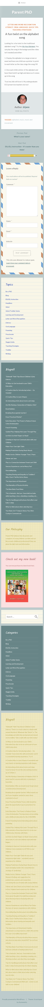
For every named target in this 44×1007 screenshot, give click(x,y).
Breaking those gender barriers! (16, 413)
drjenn (26, 107)
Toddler (8, 350)
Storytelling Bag (11, 470)
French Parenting (11, 428)
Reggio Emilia (10, 342)
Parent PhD (22, 12)
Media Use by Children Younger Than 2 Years (21, 454)
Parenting (9, 330)
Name (9, 221)
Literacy (9, 27)
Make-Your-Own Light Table (15, 446)
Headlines (9, 303)
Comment (10, 184)
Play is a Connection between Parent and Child (21, 462)
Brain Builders (10, 409)
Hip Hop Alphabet (28, 46)
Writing (8, 354)
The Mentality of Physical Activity (17, 485)
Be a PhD (9, 291)
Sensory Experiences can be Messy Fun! (19, 466)
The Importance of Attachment (16, 481)
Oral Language (21, 27)
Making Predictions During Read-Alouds (19, 450)
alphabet (15, 120)
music (22, 120)
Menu (23, 3)
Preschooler (10, 334)
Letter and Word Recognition (22, 25)
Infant (7, 307)
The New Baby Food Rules (14, 489)
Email (9, 231)
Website (9, 241)
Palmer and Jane (11, 458)
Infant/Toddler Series (13, 311)
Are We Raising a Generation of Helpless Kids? (21, 405)
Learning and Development (14, 315)
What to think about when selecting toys (19, 507)
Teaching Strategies (22, 30)
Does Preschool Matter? (14, 417)
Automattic (23, 1002)
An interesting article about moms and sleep (20, 401)
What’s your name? (22, 135)
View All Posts (22, 111)
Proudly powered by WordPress (13, 999)
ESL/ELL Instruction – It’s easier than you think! (22, 146)
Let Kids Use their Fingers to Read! (17, 436)
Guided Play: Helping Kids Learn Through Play (21, 432)
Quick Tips (33, 27)
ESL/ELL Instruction (12, 299)
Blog (7, 295)
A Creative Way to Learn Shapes (16, 397)
